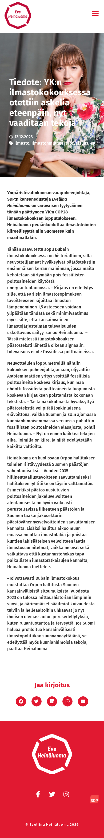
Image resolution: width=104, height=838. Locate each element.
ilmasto (21, 143)
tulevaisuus (77, 143)
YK (92, 143)
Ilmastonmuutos (47, 143)
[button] (95, 13)
